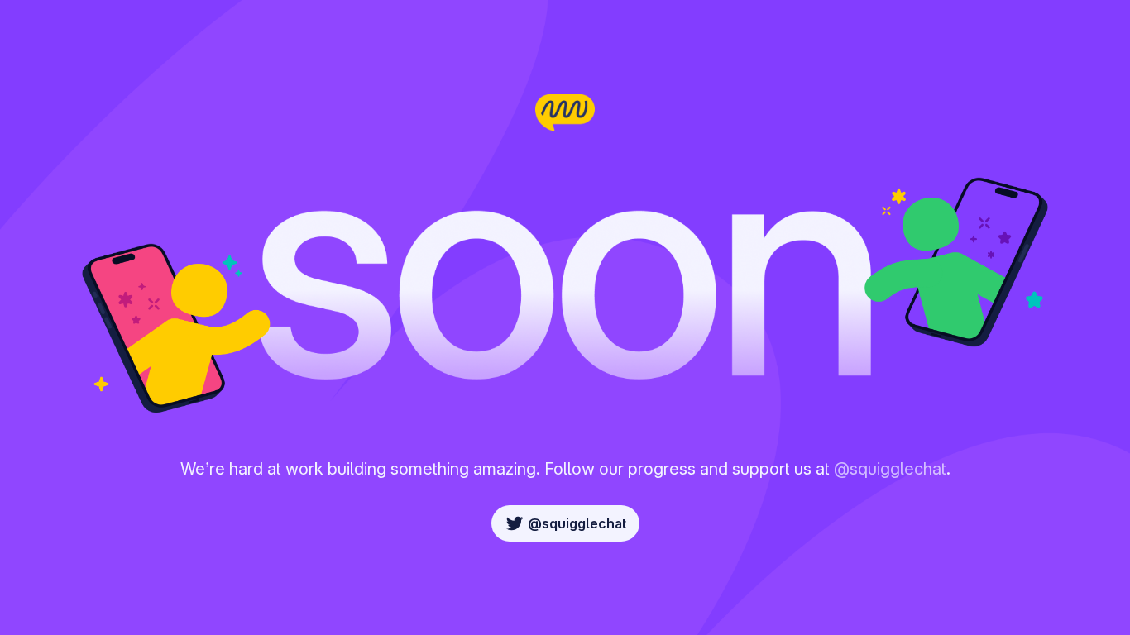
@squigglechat (890, 469)
